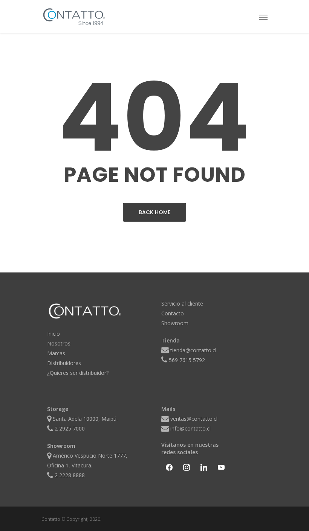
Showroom (174, 323)
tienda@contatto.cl (193, 350)
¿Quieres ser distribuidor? (78, 372)
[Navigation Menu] (263, 17)
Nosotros (58, 343)
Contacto (172, 313)
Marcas (56, 353)
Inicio (53, 333)
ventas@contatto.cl (193, 418)
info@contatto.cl (190, 428)
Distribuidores (64, 363)
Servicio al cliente (182, 303)
